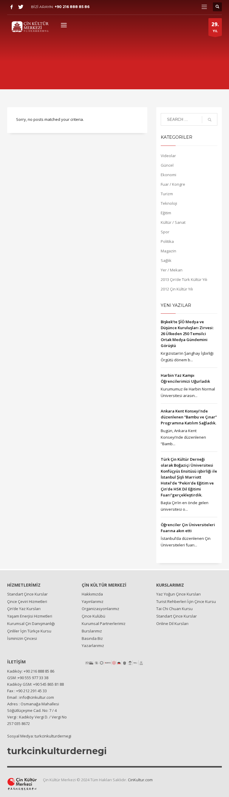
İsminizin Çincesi (22, 638)
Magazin (168, 251)
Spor (165, 232)
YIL (215, 27)
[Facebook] (11, 6)
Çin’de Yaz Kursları (24, 608)
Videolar (168, 155)
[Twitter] (20, 6)
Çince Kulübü (93, 616)
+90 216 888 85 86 (72, 6)
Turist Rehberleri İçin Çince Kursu (186, 601)
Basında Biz (92, 638)
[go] (209, 119)
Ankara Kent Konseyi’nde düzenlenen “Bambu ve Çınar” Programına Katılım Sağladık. (189, 417)
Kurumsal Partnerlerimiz (104, 623)
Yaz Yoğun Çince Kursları (178, 594)
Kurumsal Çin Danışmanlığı (31, 623)
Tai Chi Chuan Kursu (174, 608)
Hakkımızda (92, 594)
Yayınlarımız (92, 601)
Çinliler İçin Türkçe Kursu (29, 631)
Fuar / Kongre (173, 184)
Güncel (167, 165)
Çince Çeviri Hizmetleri (27, 601)
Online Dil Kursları (172, 623)
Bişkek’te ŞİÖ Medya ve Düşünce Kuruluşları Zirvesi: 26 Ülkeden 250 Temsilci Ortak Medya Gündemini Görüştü (187, 333)
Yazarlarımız (93, 645)
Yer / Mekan (171, 270)
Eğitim (166, 212)
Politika (167, 241)
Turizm (167, 193)
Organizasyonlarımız (100, 608)
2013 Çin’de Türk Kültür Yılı (184, 279)
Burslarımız (92, 631)
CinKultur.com (140, 779)
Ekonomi (168, 174)
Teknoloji (169, 203)
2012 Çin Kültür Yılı (177, 289)
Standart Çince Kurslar (27, 594)
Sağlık (166, 260)
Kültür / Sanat (173, 222)
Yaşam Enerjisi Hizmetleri (29, 616)
